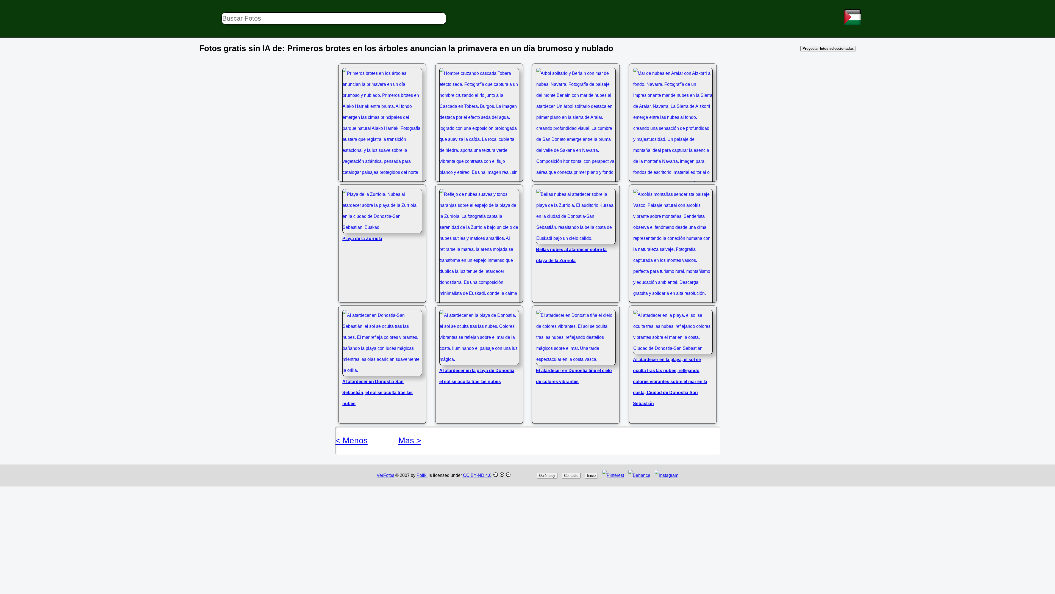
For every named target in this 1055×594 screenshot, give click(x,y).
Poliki (422, 475)
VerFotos (385, 475)
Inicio (591, 476)
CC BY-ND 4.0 (477, 475)
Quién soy (547, 476)
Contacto (571, 476)
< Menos (351, 440)
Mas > (409, 440)
